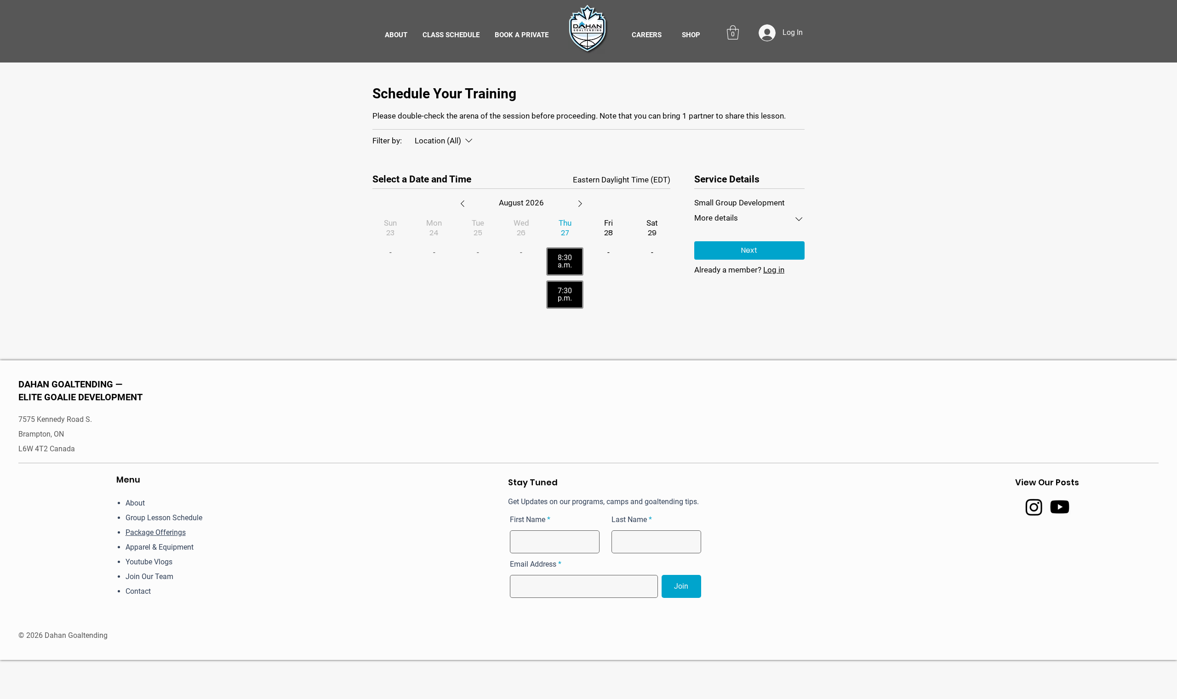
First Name (527, 519)
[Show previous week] (462, 203)
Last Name (629, 519)
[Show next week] (580, 203)
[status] (621, 180)
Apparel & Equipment (160, 547)
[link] (733, 32)
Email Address (533, 564)
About (135, 503)
